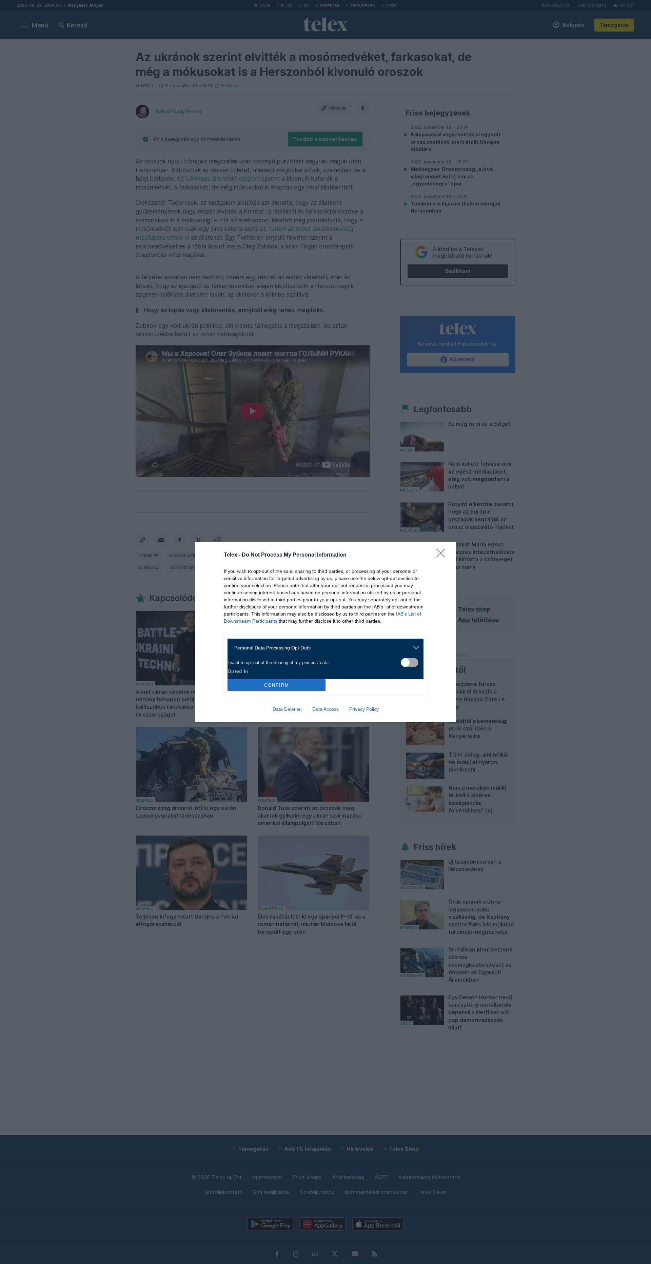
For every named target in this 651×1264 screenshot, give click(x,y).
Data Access (325, 709)
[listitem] (323, 647)
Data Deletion (287, 709)
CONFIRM (276, 685)
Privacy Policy (364, 709)
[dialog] (325, 632)
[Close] (442, 555)
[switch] (409, 662)
